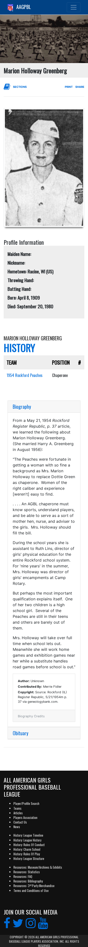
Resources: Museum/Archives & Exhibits (37, 867)
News (16, 827)
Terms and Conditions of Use (31, 890)
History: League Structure (28, 858)
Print (69, 87)
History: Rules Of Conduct (29, 844)
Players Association (25, 817)
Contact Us (20, 822)
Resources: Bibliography (28, 881)
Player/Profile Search (26, 803)
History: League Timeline (28, 835)
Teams (17, 808)
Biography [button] (22, 406)
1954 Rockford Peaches (25, 375)
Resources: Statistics (26, 872)
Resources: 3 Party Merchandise (34, 885)
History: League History (27, 840)
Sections (20, 87)
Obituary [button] (20, 733)
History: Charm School (26, 849)
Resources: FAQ (22, 876)
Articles (18, 813)
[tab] (44, 407)
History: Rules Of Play (26, 854)
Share (79, 87)
